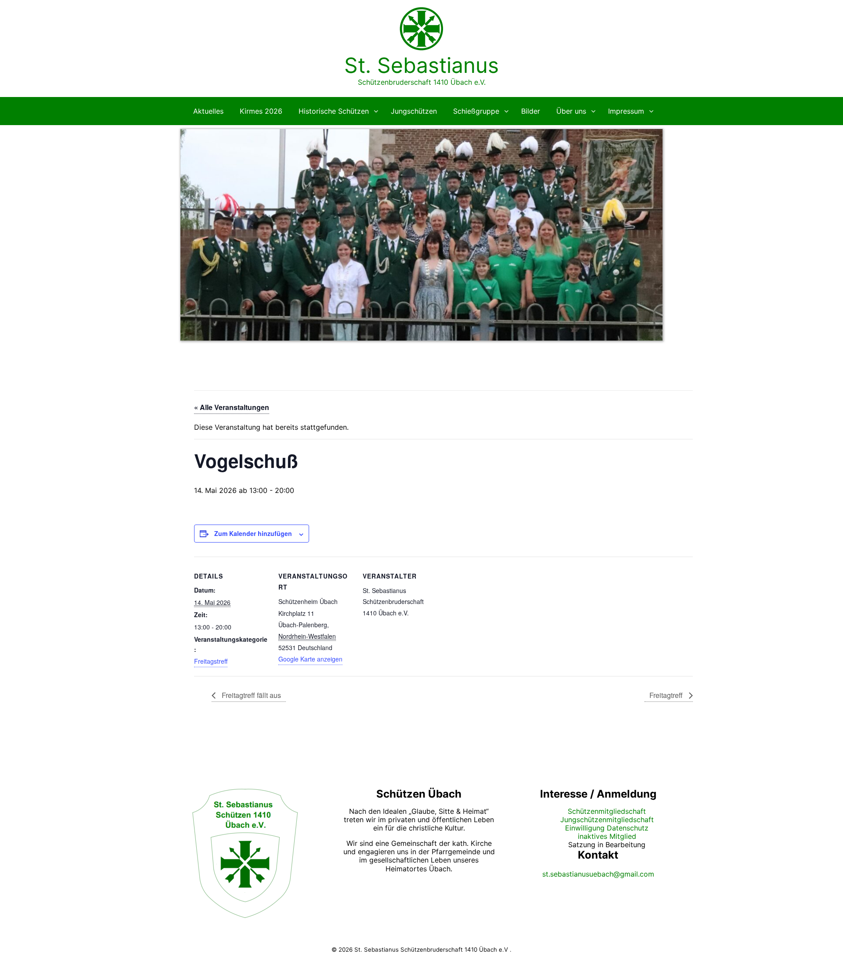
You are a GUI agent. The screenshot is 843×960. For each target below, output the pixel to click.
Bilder (530, 111)
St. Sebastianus (421, 65)
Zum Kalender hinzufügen (253, 533)
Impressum (626, 111)
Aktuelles (208, 111)
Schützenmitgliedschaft (607, 811)
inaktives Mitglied (607, 836)
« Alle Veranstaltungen (231, 407)
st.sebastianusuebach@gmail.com (598, 874)
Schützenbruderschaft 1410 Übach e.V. (422, 82)
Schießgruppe (476, 111)
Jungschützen (414, 111)
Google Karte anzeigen (310, 658)
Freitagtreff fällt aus (250, 695)
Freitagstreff (210, 661)
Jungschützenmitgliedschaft (607, 819)
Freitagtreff (666, 695)
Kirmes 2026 (261, 111)
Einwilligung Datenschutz (606, 827)
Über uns (571, 111)
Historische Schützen (334, 111)
